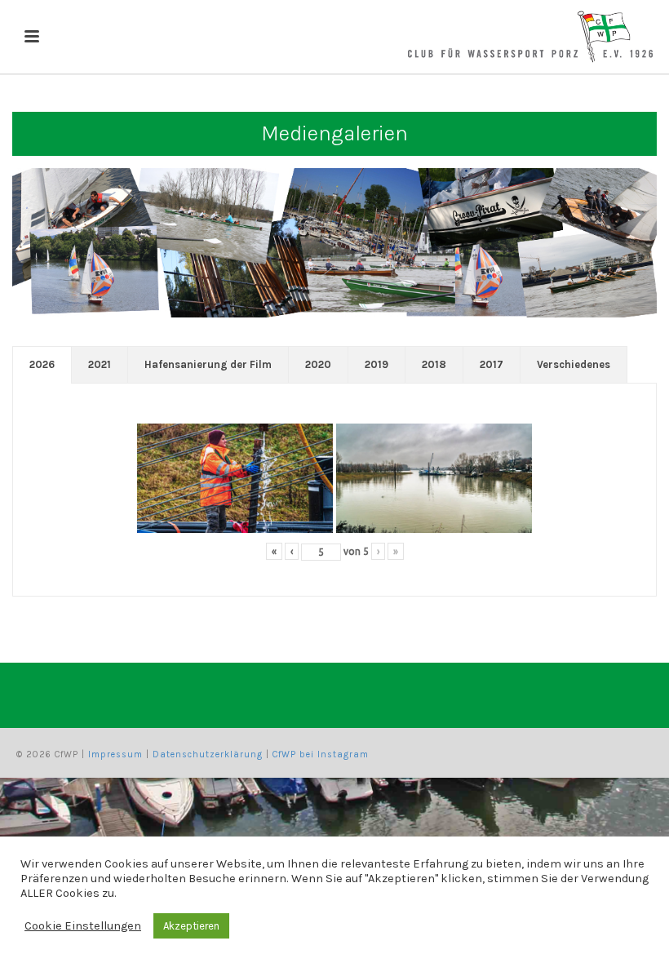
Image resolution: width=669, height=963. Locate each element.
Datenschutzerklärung (208, 754)
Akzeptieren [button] (191, 926)
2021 (99, 364)
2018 (434, 364)
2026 (42, 364)
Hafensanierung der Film (208, 364)
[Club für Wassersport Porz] (530, 36)
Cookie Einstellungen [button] (82, 926)
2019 (376, 364)
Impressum (115, 754)
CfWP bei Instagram (320, 754)
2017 (491, 364)
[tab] (42, 365)
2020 (318, 364)
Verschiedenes (573, 364)
